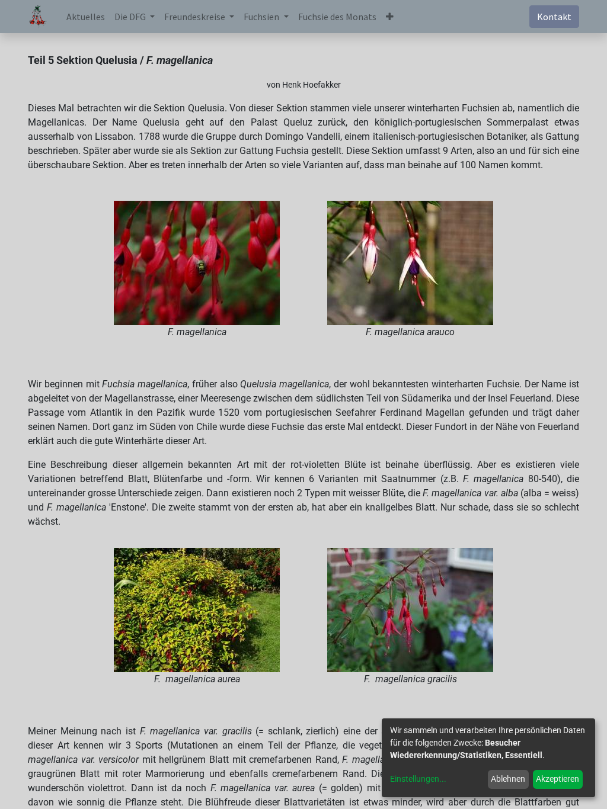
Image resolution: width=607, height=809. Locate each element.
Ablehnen (508, 779)
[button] (389, 16)
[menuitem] (86, 16)
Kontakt (554, 17)
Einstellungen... (418, 779)
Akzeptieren (557, 779)
